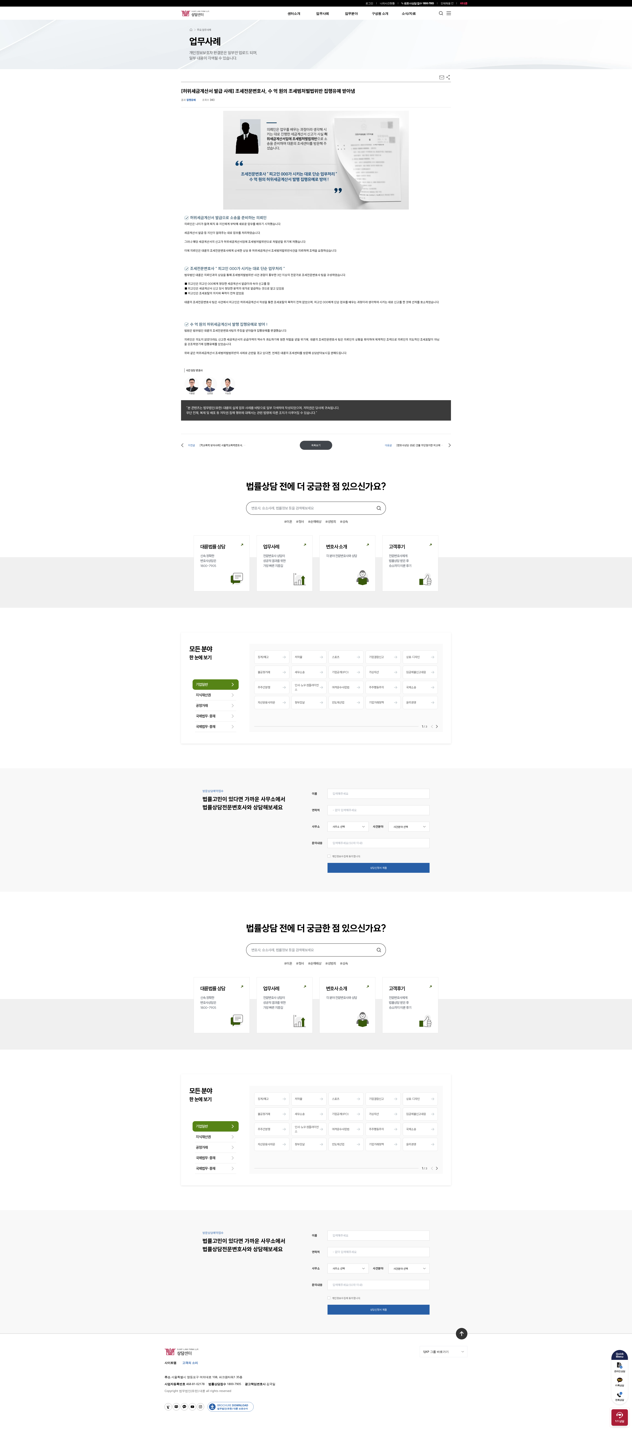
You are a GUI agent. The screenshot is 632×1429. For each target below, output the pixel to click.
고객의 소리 (190, 1363)
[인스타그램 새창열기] (200, 1407)
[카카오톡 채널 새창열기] (184, 1407)
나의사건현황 (387, 3)
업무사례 (322, 13)
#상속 (344, 522)
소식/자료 (409, 13)
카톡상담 (619, 1385)
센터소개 (294, 13)
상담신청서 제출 (378, 867)
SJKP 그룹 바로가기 (436, 1352)
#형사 (300, 522)
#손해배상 (314, 522)
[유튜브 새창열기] (192, 1407)
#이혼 (288, 522)
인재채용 (445, 3)
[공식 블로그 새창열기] (176, 1407)
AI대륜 (463, 3)
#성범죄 (330, 522)
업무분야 (351, 13)
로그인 (369, 3)
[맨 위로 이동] (461, 1333)
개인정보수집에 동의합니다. (346, 856)
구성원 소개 (380, 13)
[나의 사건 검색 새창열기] (168, 1407)
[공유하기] (448, 77)
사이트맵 (170, 1363)
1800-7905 (419, 3)
